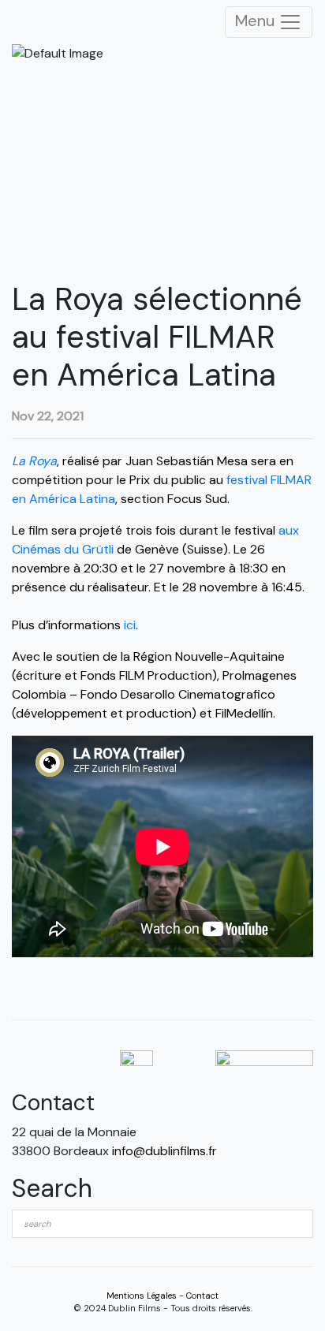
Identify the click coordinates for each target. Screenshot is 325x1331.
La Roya (34, 461)
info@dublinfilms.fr (164, 1151)
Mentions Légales (141, 1295)
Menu (256, 20)
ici (130, 625)
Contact (202, 1295)
